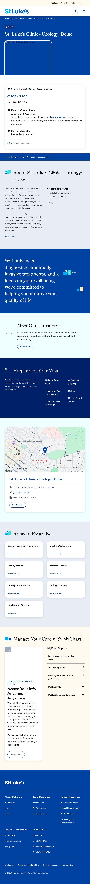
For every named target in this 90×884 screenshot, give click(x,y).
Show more (9, 236)
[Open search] (76, 11)
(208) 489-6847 (59, 117)
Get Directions (17, 505)
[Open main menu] (83, 11)
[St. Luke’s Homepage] (15, 782)
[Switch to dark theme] (80, 3)
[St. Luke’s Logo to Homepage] (17, 11)
